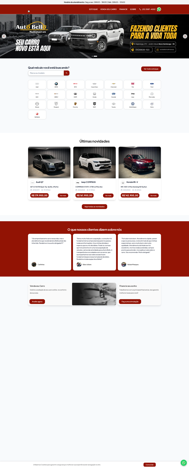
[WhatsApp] (184, 463)
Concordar (150, 465)
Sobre (133, 9)
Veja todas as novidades (94, 206)
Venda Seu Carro (108, 9)
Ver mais (63, 195)
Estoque (93, 9)
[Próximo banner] (185, 36)
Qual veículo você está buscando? (48, 67)
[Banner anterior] (4, 36)
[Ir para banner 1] (92, 56)
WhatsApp (159, 9)
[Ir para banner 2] (95, 56)
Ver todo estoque (151, 69)
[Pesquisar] (66, 73)
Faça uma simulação (130, 301)
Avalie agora (37, 301)
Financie (123, 9)
